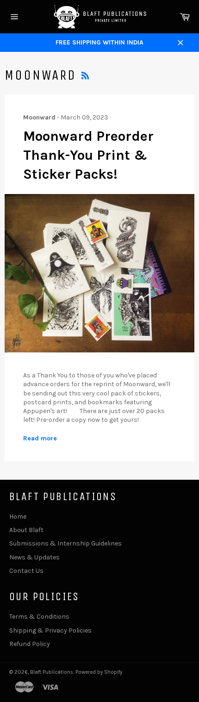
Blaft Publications (51, 672)
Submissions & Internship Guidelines (65, 543)
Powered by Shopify (98, 672)
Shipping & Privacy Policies (50, 630)
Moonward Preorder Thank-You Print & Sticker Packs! (88, 155)
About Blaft (26, 530)
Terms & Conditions (39, 617)
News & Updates (34, 557)
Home (17, 516)
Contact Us (26, 571)
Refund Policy (29, 644)
